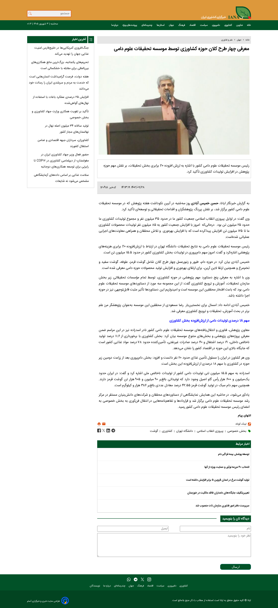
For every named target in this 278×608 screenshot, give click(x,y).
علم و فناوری (227, 40)
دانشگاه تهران (184, 431)
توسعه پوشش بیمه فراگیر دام (233, 454)
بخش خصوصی (236, 431)
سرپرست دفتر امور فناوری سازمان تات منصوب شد (222, 506)
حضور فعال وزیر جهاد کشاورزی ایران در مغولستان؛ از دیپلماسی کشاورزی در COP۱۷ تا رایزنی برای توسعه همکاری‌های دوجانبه (61, 160)
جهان (171, 25)
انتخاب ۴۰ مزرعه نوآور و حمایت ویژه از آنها (226, 467)
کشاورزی (228, 25)
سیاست (204, 25)
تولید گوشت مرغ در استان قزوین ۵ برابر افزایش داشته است (217, 480)
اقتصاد (192, 25)
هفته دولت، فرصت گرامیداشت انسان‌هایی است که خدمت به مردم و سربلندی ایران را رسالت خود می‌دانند (59, 82)
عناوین (239, 25)
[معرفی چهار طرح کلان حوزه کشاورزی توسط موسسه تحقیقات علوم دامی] (113, 431)
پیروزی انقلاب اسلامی (209, 431)
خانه (249, 25)
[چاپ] (99, 424)
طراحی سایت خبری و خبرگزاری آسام (43, 601)
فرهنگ (182, 25)
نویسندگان (95, 586)
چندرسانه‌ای (147, 25)
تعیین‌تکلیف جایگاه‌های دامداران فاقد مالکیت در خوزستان (218, 493)
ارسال (236, 566)
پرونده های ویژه (130, 25)
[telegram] (135, 579)
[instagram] (149, 579)
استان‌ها (161, 25)
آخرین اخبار (79, 39)
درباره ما (115, 25)
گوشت (154, 431)
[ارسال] (103, 424)
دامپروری (216, 25)
